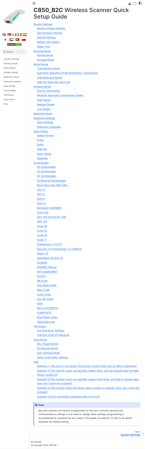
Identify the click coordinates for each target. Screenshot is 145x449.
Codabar (42, 262)
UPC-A (41, 189)
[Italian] (20, 34)
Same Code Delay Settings (52, 357)
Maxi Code (43, 289)
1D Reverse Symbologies (51, 180)
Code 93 (42, 235)
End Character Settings (50, 330)
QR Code (42, 280)
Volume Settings (46, 37)
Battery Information (48, 41)
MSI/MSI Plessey (46, 267)
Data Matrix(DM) (46, 285)
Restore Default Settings (51, 28)
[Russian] (24, 39)
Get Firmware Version (49, 32)
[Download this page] (129, 3)
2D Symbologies (46, 175)
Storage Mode (45, 59)
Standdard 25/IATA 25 (50, 258)
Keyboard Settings (12, 81)
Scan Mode (9, 99)
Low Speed (43, 109)
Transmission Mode (48, 68)
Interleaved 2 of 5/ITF (49, 244)
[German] (9, 34)
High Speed (44, 99)
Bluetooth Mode (11, 77)
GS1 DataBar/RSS (47, 271)
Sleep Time (43, 46)
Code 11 (41, 239)
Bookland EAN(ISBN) (49, 207)
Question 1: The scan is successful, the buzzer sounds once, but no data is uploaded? (87, 366)
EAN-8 (41, 198)
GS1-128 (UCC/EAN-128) (51, 217)
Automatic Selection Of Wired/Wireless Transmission (67, 72)
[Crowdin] (14, 44)
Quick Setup (44, 153)
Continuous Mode (47, 348)
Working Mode (11, 63)
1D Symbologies (46, 171)
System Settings (11, 59)
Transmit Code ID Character (53, 335)
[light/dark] (140, 3)
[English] (4, 34)
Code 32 (42, 230)
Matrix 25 (42, 253)
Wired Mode (9, 68)
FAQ (6, 104)
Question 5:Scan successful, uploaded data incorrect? (68, 396)
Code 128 (42, 212)
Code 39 (42, 226)
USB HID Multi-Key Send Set (53, 82)
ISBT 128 (42, 221)
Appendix (42, 158)
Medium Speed (46, 104)
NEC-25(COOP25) (47, 308)
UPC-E (41, 194)
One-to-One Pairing (48, 90)
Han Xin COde (45, 299)
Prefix (40, 140)
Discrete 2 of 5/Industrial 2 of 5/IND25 (59, 248)
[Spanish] (25, 34)
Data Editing (9, 86)
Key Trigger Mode (47, 343)
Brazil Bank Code (47, 317)
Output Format (45, 135)
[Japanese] (5, 39)
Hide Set (42, 149)
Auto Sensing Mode (48, 352)
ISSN (40, 303)
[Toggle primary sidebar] (34, 3)
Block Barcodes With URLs (52, 185)
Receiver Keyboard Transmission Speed (60, 95)
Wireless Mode (11, 72)
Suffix (40, 144)
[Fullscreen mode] (134, 3)
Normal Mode (45, 55)
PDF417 (41, 276)
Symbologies (10, 90)
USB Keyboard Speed (49, 77)
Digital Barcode (46, 321)
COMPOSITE (44, 312)
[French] (14, 34)
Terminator (9, 95)
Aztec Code (44, 294)
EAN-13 (41, 203)
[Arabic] (11, 39)
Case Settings (45, 122)
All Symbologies (46, 166)
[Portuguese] (18, 39)
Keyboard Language (49, 126)
